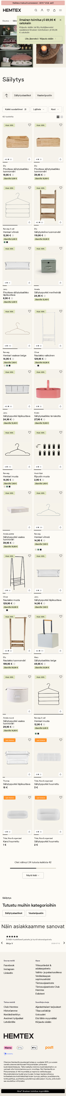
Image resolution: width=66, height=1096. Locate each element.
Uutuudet (40, 1014)
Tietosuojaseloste (44, 983)
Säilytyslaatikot (22, 95)
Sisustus (5, 21)
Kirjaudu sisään (43, 1022)
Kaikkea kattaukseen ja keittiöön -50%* (33, 3)
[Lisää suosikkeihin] (29, 125)
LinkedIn (8, 972)
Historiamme (10, 1010)
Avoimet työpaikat (13, 1018)
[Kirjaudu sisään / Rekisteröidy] (42, 10)
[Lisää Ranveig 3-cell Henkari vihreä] (29, 222)
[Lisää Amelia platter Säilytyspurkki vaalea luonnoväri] (29, 527)
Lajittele (37, 109)
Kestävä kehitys (12, 1014)
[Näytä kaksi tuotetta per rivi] (58, 117)
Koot (53, 109)
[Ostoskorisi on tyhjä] (54, 10)
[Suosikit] (48, 10)
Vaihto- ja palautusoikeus (48, 972)
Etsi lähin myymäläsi (46, 1018)
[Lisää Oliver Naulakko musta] (29, 590)
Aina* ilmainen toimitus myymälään (33, 1091)
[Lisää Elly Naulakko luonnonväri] (29, 651)
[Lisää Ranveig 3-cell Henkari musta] (60, 711)
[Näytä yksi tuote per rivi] (61, 117)
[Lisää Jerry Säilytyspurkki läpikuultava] (29, 406)
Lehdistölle (9, 1022)
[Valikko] (60, 10)
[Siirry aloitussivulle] (12, 10)
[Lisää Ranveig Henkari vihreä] (60, 527)
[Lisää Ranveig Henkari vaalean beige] (29, 346)
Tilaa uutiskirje (43, 1010)
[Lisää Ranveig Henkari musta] (29, 467)
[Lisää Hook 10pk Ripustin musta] (60, 467)
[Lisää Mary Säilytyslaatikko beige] (60, 651)
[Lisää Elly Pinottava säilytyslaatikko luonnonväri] (29, 159)
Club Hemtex (11, 1006)
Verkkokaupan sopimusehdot (42, 978)
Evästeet (40, 993)
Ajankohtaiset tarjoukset (48, 1006)
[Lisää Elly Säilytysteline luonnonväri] (60, 222)
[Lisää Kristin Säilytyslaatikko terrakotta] (60, 406)
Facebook (9, 965)
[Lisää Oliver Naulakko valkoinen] (60, 346)
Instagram (9, 969)
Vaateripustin (44, 95)
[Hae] (36, 10)
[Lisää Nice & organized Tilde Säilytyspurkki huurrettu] (60, 774)
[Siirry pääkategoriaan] (6, 95)
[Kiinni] (60, 20)
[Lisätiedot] (12, 175)
